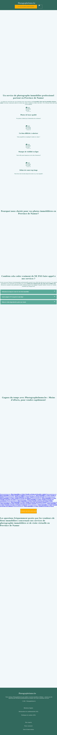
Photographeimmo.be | (23, 494)
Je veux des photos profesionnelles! (26, 6)
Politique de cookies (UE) (28, 715)
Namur (26, 488)
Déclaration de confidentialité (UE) (28, 711)
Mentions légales (28, 708)
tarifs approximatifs (4, 195)
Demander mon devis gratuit (28, 81)
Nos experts (28, 722)
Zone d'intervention (28, 729)
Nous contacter (28, 726)
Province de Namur (33, 445)
